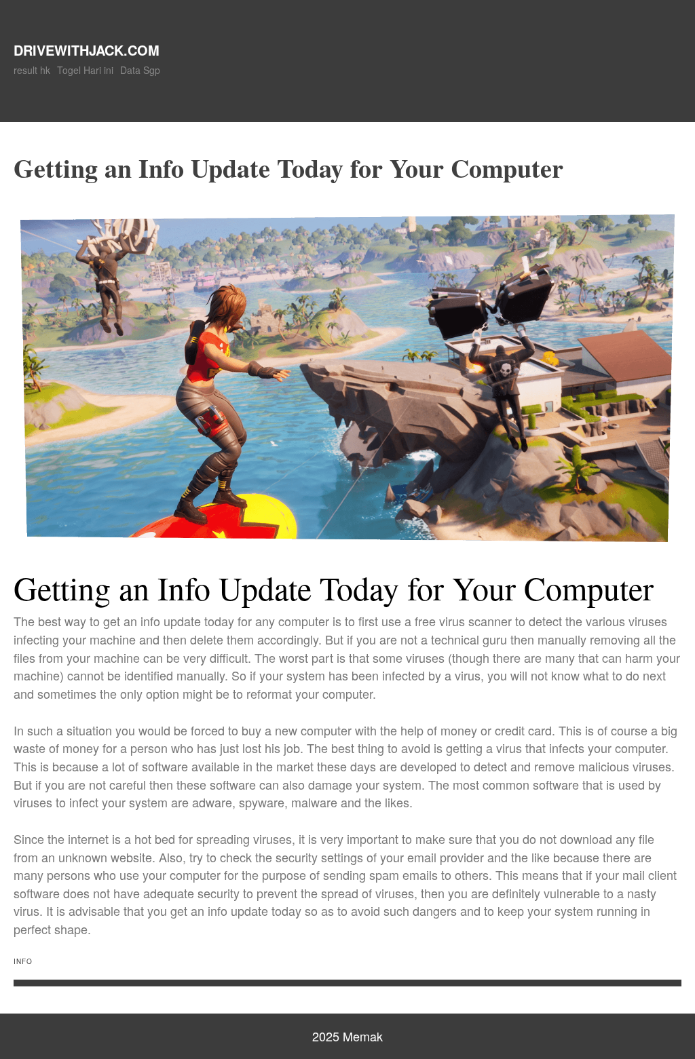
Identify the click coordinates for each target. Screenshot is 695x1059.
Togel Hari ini (85, 70)
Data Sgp (140, 70)
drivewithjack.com (86, 50)
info (23, 961)
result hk (32, 70)
